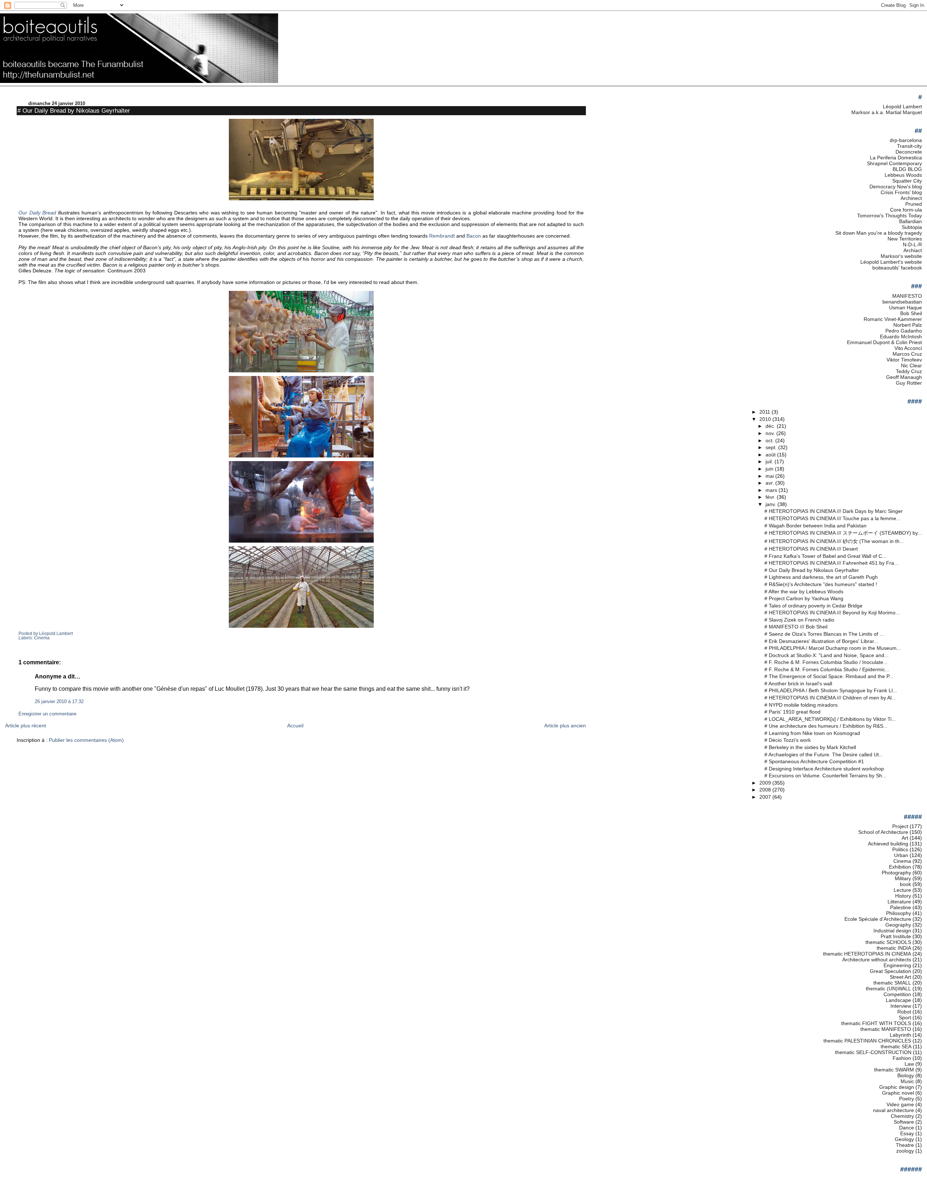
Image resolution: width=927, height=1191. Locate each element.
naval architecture (893, 1110)
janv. (771, 504)
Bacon (473, 236)
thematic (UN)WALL (888, 988)
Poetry (906, 1099)
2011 (765, 412)
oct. (770, 440)
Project (900, 826)
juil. (770, 461)
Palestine (900, 907)
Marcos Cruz (907, 354)
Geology (904, 1139)
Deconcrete (908, 152)
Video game (900, 1104)
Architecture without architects (876, 959)
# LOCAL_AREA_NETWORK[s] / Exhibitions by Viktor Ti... (830, 719)
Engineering (897, 965)
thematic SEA (896, 1046)
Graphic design (896, 1087)
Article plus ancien (565, 725)
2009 (765, 783)
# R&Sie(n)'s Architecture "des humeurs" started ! (820, 584)
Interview (900, 1006)
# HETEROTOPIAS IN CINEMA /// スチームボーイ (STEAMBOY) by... (843, 533)
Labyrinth (900, 1035)
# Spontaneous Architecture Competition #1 (814, 761)
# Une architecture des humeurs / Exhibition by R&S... (826, 726)
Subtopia (912, 227)
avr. (770, 483)
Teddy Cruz (909, 371)
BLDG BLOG (907, 169)
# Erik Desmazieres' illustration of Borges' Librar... (821, 641)
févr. (771, 497)
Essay (907, 1133)
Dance (906, 1128)
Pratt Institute (896, 936)
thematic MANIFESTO (885, 1029)
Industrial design (892, 930)
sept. (771, 447)
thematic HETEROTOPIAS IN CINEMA (867, 954)
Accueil (295, 725)
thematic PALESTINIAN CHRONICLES (867, 1041)
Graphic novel (898, 1093)
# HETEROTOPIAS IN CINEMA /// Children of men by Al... (830, 698)
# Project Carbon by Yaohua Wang (803, 598)
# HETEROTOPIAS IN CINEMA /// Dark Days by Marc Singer (833, 511)
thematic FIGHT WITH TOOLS (876, 1023)
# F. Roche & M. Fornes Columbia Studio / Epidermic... (826, 669)
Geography (898, 925)
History (903, 896)
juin (770, 469)
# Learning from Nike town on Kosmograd (812, 733)
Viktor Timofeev (904, 360)
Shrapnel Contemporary (894, 163)
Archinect (911, 198)
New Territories (905, 239)
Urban (901, 855)
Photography (896, 873)
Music (907, 1081)
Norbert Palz (907, 325)
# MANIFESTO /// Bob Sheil (795, 627)
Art (905, 838)
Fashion (902, 1058)
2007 (765, 797)
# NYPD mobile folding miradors (801, 705)
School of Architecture (883, 832)
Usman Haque (905, 307)
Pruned (913, 204)
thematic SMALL (892, 983)
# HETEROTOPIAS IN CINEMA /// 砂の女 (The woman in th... (834, 541)
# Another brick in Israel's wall (798, 683)
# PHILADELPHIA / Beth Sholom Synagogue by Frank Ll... (830, 690)
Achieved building (888, 844)
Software (904, 1122)
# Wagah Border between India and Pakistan (815, 525)
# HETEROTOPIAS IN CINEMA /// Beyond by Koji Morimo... (832, 612)
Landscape (898, 1000)
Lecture (902, 890)
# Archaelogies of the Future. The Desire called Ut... (823, 754)
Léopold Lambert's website (891, 262)
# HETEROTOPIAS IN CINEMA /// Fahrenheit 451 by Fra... (831, 563)
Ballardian (910, 221)
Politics (900, 849)
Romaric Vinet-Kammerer (893, 319)
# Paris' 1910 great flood (792, 712)
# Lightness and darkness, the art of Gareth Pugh (821, 577)
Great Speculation (890, 971)
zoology (905, 1151)
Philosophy (898, 913)
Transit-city (909, 146)
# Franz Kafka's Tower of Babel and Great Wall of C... (825, 556)
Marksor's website (901, 256)
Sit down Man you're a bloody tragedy (878, 233)
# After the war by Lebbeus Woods (803, 591)
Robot (904, 1012)
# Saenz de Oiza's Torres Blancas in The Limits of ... (824, 634)
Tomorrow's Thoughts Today (889, 215)
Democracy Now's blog (895, 186)
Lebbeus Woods (903, 175)
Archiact (912, 250)
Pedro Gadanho (903, 331)
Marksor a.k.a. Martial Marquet (886, 112)
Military (903, 878)
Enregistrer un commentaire (47, 713)
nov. (770, 433)
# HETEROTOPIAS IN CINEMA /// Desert (811, 549)
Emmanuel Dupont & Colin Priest (884, 342)
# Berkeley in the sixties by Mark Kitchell (810, 747)
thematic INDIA (894, 948)
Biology (905, 1075)
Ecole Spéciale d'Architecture (877, 919)
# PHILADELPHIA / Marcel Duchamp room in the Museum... (832, 648)
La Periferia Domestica (896, 157)
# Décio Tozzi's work (787, 740)
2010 (765, 419)
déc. (771, 426)
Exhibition (900, 867)
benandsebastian (902, 302)
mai (770, 476)
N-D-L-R (912, 244)
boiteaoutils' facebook (897, 268)
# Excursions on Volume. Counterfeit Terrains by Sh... (825, 775)
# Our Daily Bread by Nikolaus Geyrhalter (73, 110)
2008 (765, 790)
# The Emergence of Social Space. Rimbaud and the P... (828, 676)
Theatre (905, 1145)
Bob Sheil (911, 313)
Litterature (899, 901)
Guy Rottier (909, 383)
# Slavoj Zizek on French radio (799, 620)
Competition (897, 994)
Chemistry (902, 1116)
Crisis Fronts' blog (901, 192)
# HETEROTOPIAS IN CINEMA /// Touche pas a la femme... (832, 518)
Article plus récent (25, 725)
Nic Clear (911, 365)
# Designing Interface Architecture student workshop (824, 769)
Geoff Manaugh (904, 377)
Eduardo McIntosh (901, 336)
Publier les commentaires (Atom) (86, 740)
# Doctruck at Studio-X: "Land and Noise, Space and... (826, 655)
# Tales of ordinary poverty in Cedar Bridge (813, 606)
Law (909, 1064)
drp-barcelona (906, 140)
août (771, 454)
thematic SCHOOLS (888, 942)
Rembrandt (442, 236)
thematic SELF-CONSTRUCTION (873, 1052)
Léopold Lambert (902, 106)
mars (772, 490)
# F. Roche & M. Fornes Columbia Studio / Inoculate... (826, 662)
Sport (905, 1017)
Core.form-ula (906, 210)
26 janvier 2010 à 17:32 (59, 701)
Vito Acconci (908, 348)
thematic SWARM (894, 1070)
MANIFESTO (907, 296)
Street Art (900, 977)
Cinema (42, 638)
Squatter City (907, 181)
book (905, 884)
